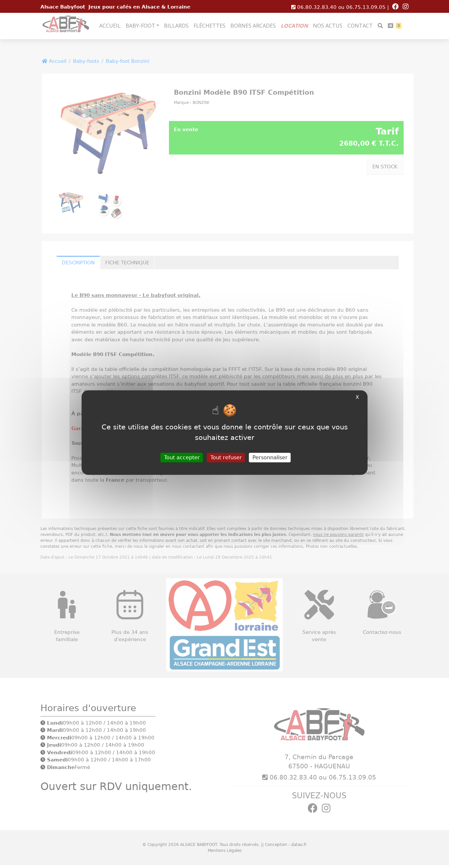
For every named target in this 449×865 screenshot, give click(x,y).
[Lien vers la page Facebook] (396, 7)
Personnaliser (270, 457)
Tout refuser (226, 457)
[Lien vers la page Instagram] (406, 7)
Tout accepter (182, 457)
